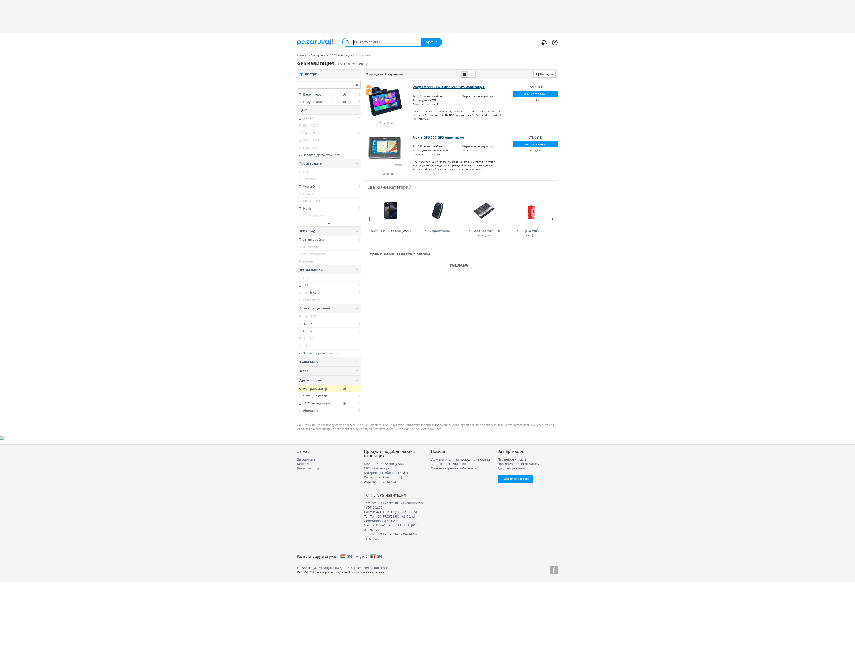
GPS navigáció (357, 556)
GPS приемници (437, 230)
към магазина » (535, 94)
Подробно (386, 123)
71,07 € (535, 137)
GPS (380, 556)
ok (356, 85)
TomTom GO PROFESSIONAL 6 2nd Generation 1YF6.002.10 (389, 518)
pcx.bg (535, 100)
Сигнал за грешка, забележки (453, 468)
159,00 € (535, 87)
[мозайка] (472, 74)
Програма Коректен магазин (520, 464)
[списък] (464, 74)
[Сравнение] (544, 42)
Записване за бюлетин (448, 464)
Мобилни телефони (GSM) (391, 230)
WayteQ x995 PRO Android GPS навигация (449, 87)
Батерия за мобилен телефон (484, 232)
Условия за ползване (372, 568)
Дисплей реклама (511, 468)
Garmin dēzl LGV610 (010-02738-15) (390, 512)
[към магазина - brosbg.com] (388, 151)
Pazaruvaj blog (308, 468)
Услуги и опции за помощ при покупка (461, 459)
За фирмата (306, 459)
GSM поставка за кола (381, 481)
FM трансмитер (351, 64)
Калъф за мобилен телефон (531, 232)
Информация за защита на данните (325, 568)
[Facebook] (554, 569)
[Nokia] (459, 265)
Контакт (303, 464)
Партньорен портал (513, 459)
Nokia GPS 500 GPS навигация (438, 137)
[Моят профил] (555, 42)
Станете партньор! (515, 479)
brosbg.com (535, 150)
